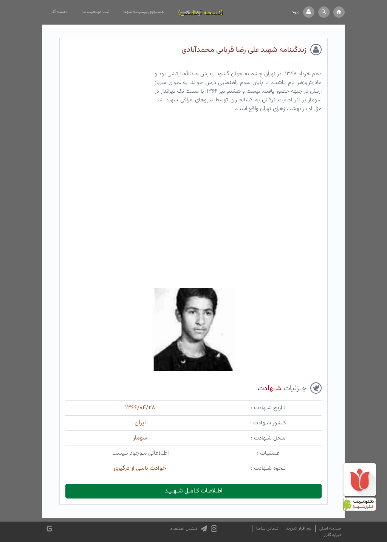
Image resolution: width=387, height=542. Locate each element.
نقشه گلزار (58, 11)
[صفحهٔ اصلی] (339, 12)
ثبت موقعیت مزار (95, 11)
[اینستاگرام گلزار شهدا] (214, 528)
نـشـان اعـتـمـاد (183, 528)
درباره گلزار (332, 535)
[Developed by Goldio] (49, 528)
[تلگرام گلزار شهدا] (204, 528)
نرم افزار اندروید (298, 528)
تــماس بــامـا (267, 528)
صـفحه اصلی (330, 528)
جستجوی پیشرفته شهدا (143, 11)
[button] (324, 12)
